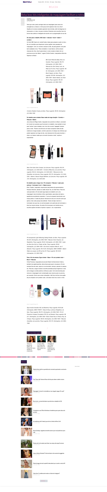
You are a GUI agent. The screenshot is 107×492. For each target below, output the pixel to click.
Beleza (53, 6)
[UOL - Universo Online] (32, 2)
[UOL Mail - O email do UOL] (73, 2)
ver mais (43, 480)
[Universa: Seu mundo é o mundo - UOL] (27, 2)
